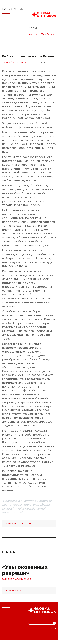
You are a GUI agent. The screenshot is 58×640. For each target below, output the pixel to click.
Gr (16, 9)
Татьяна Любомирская (16, 579)
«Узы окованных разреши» (25, 570)
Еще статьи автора (19, 523)
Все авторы (14, 590)
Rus (4, 9)
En (10, 9)
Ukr (22, 9)
